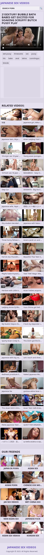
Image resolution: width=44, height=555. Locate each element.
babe (10, 58)
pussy (33, 54)
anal (17, 58)
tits (4, 58)
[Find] (41, 8)
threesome (18, 54)
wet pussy (7, 54)
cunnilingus (34, 58)
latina (24, 58)
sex (27, 54)
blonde (6, 63)
